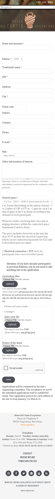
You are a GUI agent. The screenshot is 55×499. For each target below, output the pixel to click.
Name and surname (13, 43)
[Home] (27, 13)
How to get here (28, 424)
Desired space (10, 197)
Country (6, 122)
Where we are (27, 457)
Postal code (8, 106)
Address (6, 86)
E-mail (6, 142)
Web (4, 151)
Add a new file (11, 316)
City (5, 96)
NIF (5, 77)
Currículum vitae (10, 276)
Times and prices (27, 461)
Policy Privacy (37, 483)
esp (44, 2)
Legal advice (25, 483)
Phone (5, 132)
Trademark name (12, 67)
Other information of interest (17, 161)
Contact (27, 453)
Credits (47, 483)
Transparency (33, 486)
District (6, 112)
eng (50, 2)
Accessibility (21, 486)
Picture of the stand (12, 342)
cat (38, 2)
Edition (6, 58)
